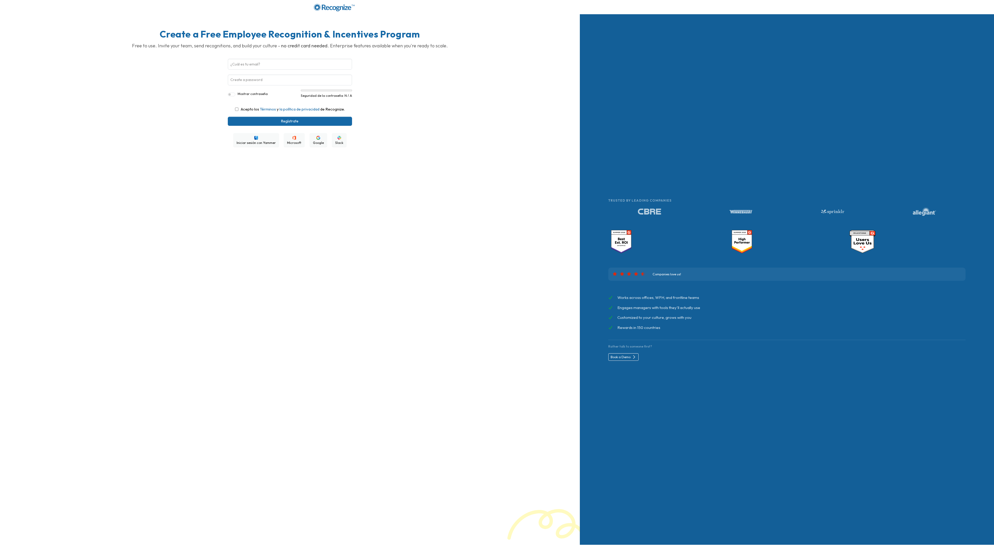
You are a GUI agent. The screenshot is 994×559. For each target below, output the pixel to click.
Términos (268, 109)
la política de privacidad (299, 109)
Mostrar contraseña (253, 94)
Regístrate (289, 121)
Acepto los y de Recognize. (293, 109)
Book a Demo (621, 357)
